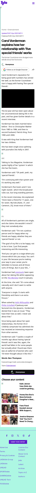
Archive (21, 468)
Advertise (4, 447)
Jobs (20, 460)
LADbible (3, 463)
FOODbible (4, 484)
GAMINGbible (5, 476)
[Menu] (33, 3)
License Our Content (23, 448)
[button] (33, 70)
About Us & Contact (23, 455)
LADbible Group (6, 459)
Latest (21, 464)
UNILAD (3, 467)
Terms (2, 451)
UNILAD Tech (5, 480)
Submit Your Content (18, 442)
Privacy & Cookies (7, 455)
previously (19, 272)
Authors (21, 476)
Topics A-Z (22, 472)
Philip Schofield (8, 305)
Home (4, 30)
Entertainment (13, 30)
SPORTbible (5, 472)
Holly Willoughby (22, 302)
